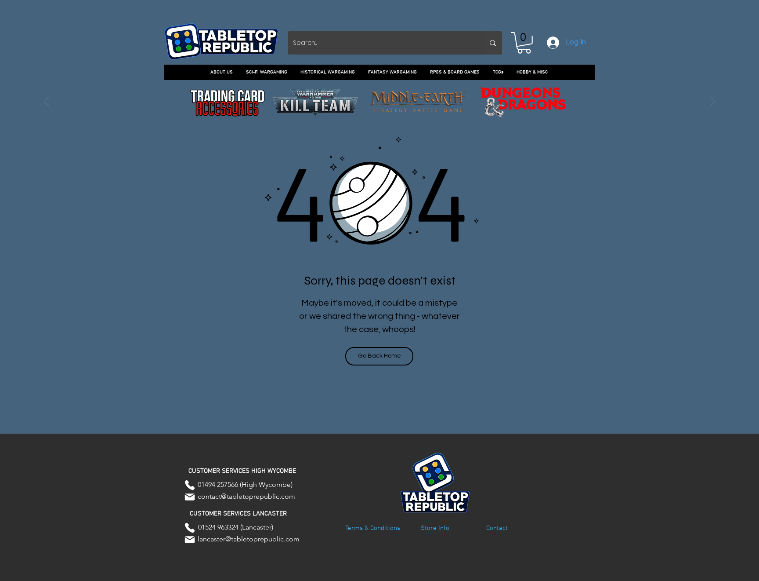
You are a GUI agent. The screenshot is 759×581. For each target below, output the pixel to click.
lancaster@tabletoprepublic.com (249, 539)
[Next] (712, 102)
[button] (524, 43)
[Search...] (493, 43)
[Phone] (189, 485)
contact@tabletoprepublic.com (246, 496)
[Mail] (189, 497)
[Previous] (46, 102)
